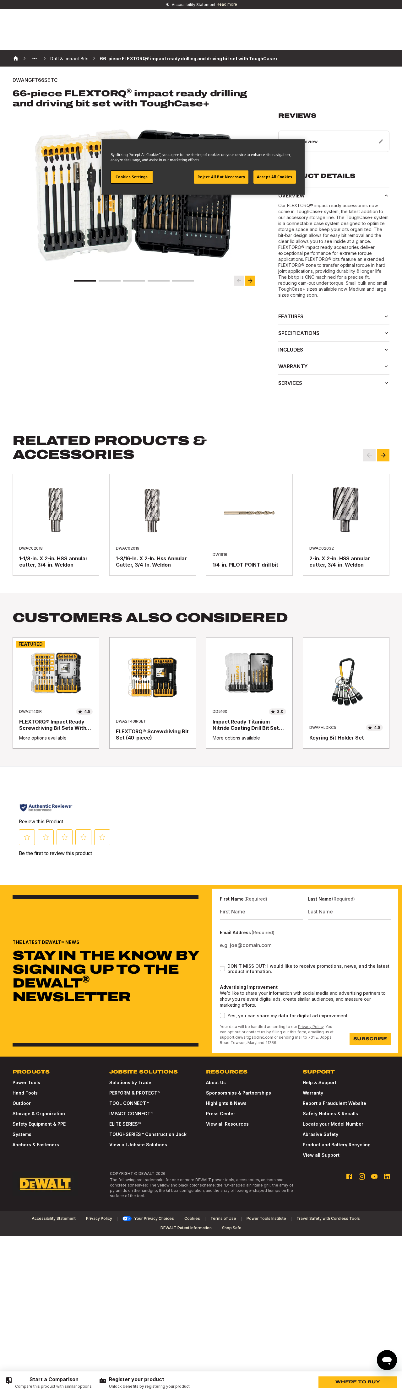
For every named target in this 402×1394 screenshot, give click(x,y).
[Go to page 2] (110, 281)
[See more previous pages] (34, 58)
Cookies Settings (132, 177)
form (301, 1032)
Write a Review (301, 141)
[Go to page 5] (183, 281)
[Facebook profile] (349, 1176)
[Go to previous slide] (239, 281)
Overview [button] (291, 195)
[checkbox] (222, 968)
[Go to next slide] (250, 281)
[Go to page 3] (134, 281)
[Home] (16, 58)
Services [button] (290, 383)
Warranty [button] (293, 366)
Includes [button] (290, 350)
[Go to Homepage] (45, 1184)
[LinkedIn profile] (387, 1176)
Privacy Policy (310, 1026)
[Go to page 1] (85, 281)
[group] (49, 1382)
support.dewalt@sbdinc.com (246, 1037)
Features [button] (290, 316)
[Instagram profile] (362, 1176)
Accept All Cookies (274, 177)
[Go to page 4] (159, 281)
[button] (333, 132)
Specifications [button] (298, 333)
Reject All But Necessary (221, 177)
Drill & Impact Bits (69, 58)
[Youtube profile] (374, 1176)
